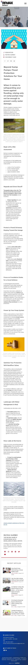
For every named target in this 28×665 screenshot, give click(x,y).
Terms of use (18, 659)
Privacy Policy (10, 659)
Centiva (16, 663)
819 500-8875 (9, 642)
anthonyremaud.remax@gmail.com (15, 643)
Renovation (9, 52)
